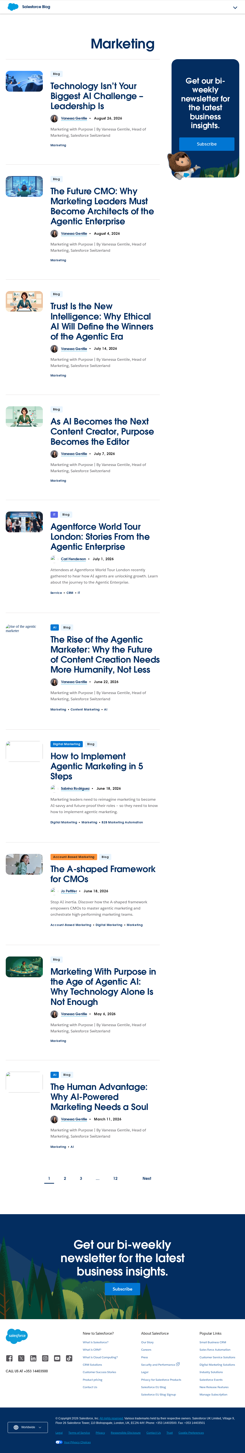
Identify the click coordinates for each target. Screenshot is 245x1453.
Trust (170, 1433)
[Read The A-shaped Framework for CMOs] (24, 871)
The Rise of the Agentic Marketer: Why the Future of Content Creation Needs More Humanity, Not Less (105, 654)
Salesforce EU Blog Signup (158, 1394)
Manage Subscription (213, 1394)
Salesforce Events (211, 1380)
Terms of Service (79, 1433)
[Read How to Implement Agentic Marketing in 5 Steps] (24, 763)
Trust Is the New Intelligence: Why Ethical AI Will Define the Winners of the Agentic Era (101, 321)
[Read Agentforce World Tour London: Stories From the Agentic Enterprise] (24, 533)
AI (54, 627)
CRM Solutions (92, 1365)
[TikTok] (69, 1360)
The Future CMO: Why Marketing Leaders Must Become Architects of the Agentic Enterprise (102, 206)
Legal (144, 1372)
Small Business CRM (213, 1342)
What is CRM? (92, 1350)
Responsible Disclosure (126, 1433)
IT (54, 514)
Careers (146, 1350)
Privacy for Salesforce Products (161, 1380)
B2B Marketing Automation (122, 822)
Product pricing (92, 1380)
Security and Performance (158, 1365)
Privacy (100, 1433)
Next (147, 1178)
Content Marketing (85, 709)
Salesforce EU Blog (153, 1387)
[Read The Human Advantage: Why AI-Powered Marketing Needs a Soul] (24, 1094)
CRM (70, 593)
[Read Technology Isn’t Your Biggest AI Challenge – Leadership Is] (24, 93)
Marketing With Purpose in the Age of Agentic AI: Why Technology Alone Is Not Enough (103, 986)
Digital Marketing (66, 744)
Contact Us (90, 1387)
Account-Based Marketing (74, 857)
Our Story (147, 1342)
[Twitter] (22, 1360)
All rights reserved (111, 1418)
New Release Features (214, 1387)
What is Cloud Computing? (100, 1357)
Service (56, 593)
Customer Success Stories (99, 1372)
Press (144, 1357)
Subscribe (207, 144)
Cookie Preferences (191, 1433)
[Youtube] (58, 1360)
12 (115, 1178)
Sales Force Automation (215, 1350)
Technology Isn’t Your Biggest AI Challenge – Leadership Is (96, 95)
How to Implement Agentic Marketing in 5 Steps (96, 766)
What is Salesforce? (95, 1342)
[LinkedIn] (34, 1360)
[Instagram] (46, 1360)
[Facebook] (10, 1360)
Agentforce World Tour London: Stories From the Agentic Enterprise (100, 536)
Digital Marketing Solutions (217, 1365)
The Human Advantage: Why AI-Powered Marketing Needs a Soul (99, 1096)
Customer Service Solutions (217, 1357)
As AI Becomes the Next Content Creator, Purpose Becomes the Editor (102, 431)
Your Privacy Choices (77, 1442)
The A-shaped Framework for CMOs (103, 873)
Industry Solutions (211, 1372)
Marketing (58, 145)
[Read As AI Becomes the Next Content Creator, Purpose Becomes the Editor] (24, 428)
